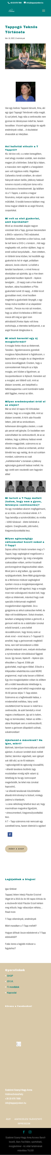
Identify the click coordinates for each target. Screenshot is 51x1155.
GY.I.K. (10, 981)
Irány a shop (16, 849)
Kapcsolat (11, 992)
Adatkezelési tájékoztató (28, 1119)
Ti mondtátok (13, 987)
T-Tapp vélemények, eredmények (20, 919)
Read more (10, 912)
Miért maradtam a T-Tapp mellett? (21, 925)
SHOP (10, 975)
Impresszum (24, 1123)
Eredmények (20, 38)
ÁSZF (8, 1119)
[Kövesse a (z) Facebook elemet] (10, 834)
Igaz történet (10, 889)
